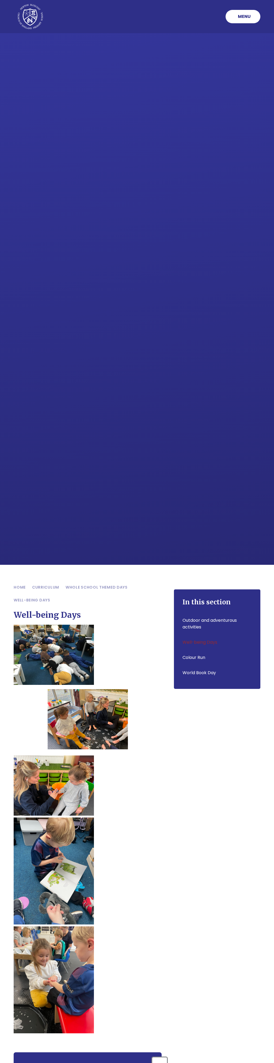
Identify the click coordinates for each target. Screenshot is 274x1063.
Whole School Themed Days (97, 587)
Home (20, 587)
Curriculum (45, 587)
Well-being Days (32, 600)
